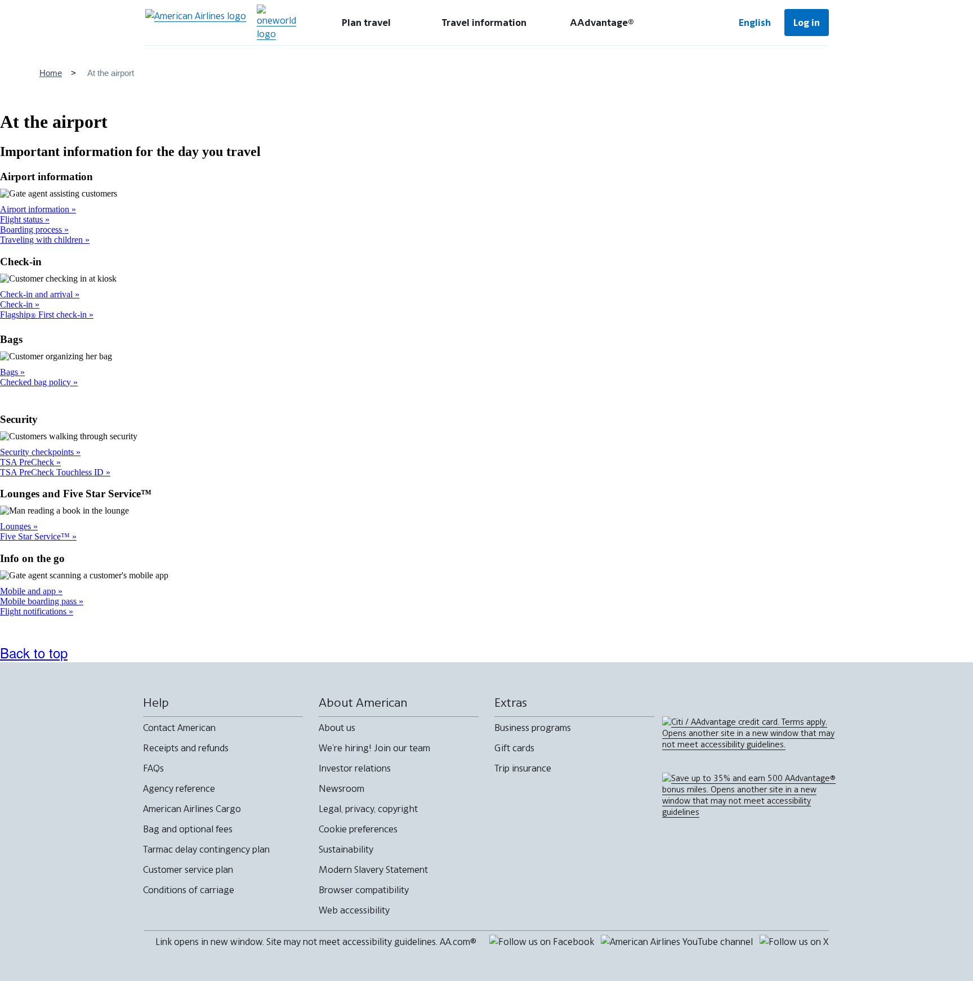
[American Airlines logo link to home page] (195, 22)
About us (337, 727)
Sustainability (346, 849)
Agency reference (179, 788)
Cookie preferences (358, 829)
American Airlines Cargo (192, 808)
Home (50, 73)
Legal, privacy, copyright (368, 808)
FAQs (153, 768)
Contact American (179, 727)
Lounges (16, 526)
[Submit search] (689, 22)
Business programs (532, 727)
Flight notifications (34, 611)
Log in (806, 22)
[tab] (366, 22)
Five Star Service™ (36, 536)
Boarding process (32, 229)
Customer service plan (188, 869)
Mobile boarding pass (39, 601)
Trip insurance (522, 768)
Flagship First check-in (44, 314)
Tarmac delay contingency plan (206, 849)
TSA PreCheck (28, 462)
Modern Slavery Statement (373, 869)
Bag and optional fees (188, 829)
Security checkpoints (38, 452)
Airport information (36, 209)
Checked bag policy (36, 382)
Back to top (34, 652)
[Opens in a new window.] (276, 23)
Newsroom (341, 788)
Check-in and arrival (37, 294)
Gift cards (514, 747)
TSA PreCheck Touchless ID (53, 472)
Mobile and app (29, 591)
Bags (10, 372)
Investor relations (355, 768)
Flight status (22, 219)
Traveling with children (42, 239)
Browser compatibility (364, 889)
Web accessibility (354, 910)
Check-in (17, 304)
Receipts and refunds (186, 747)
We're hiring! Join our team (374, 747)
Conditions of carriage (188, 889)
